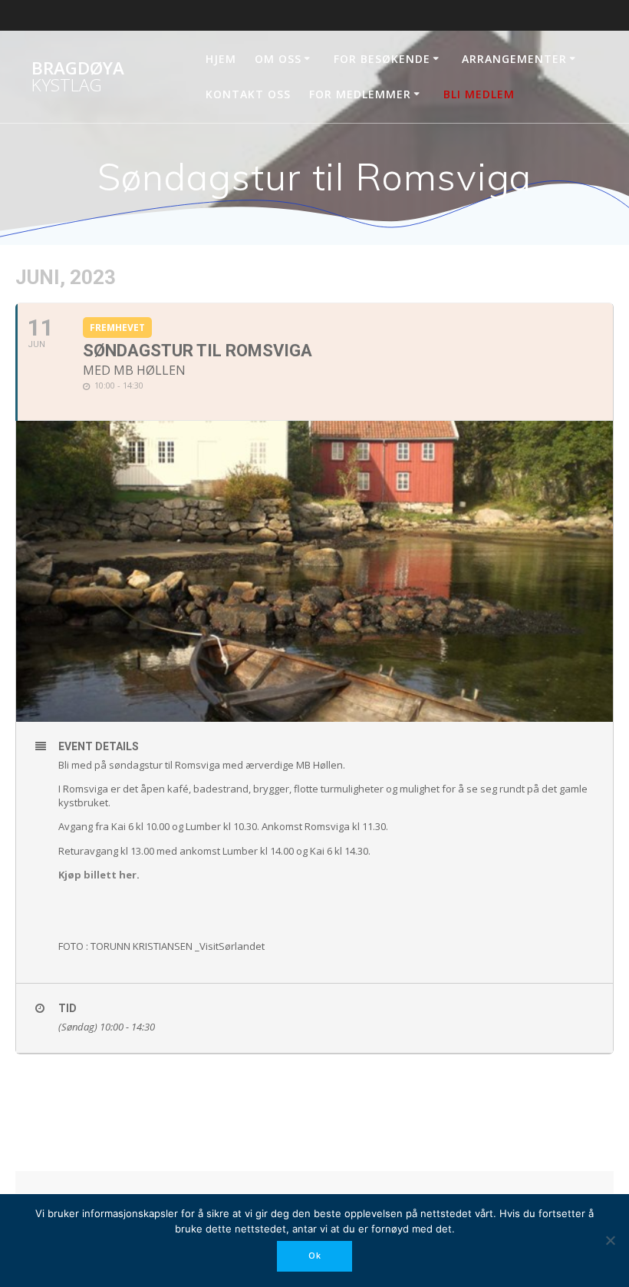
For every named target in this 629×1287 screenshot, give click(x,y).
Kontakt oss (248, 94)
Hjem (221, 58)
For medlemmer (360, 94)
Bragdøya (77, 77)
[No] (609, 1240)
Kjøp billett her (97, 875)
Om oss (278, 58)
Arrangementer (514, 58)
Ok (314, 1255)
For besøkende (382, 58)
